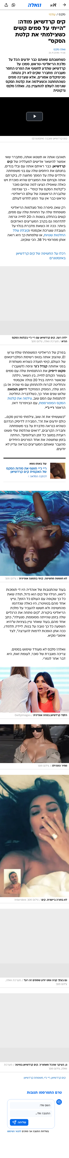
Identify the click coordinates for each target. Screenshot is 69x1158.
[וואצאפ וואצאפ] (13, 5)
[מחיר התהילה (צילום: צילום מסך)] (34, 746)
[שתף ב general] (6, 5)
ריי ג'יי (47, 1078)
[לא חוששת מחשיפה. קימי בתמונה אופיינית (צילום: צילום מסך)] (34, 536)
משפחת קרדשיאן (33, 1078)
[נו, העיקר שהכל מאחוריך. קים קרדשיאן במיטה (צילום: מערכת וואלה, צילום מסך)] (34, 1032)
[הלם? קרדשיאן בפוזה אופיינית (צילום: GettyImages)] (34, 693)
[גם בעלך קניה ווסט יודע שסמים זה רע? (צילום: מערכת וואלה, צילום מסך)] (34, 948)
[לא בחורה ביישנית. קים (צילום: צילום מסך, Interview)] (34, 839)
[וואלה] (34, 5)
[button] (53, 5)
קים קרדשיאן (58, 1078)
